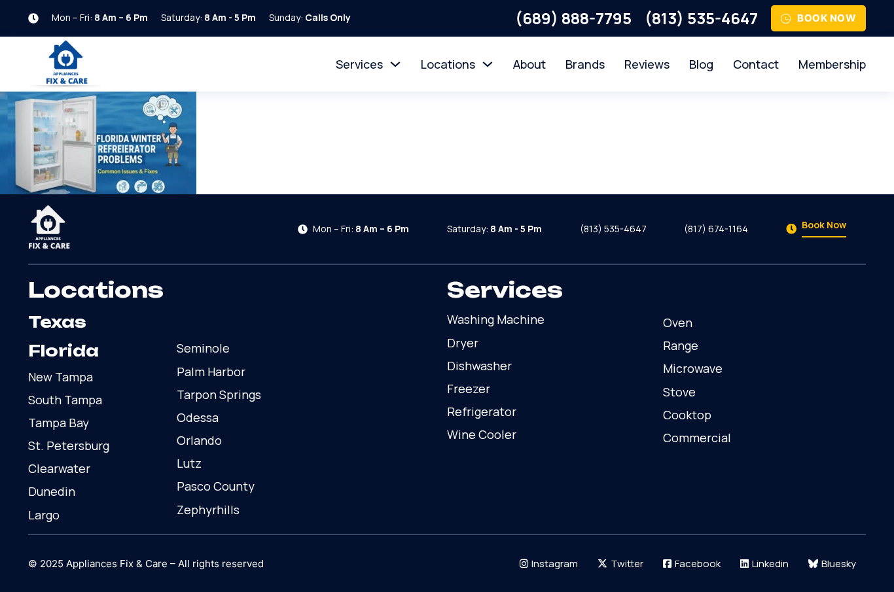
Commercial (697, 437)
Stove (679, 392)
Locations (448, 64)
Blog (701, 64)
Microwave (693, 368)
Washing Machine (496, 319)
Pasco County (216, 486)
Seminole (203, 348)
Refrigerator (481, 411)
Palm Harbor (211, 371)
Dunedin (51, 491)
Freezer (468, 388)
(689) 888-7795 (573, 18)
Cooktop (687, 415)
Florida (63, 350)
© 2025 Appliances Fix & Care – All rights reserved (146, 563)
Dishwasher (479, 366)
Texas (57, 322)
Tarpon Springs (219, 394)
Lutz (189, 463)
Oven (677, 322)
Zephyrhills (208, 509)
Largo (44, 515)
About (529, 64)
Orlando (199, 440)
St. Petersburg (68, 445)
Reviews (647, 64)
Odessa (198, 417)
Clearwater (59, 468)
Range (680, 345)
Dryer (462, 343)
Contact (756, 64)
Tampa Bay (58, 422)
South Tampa (65, 400)
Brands (585, 64)
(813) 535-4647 (701, 18)
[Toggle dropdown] (395, 64)
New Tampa (60, 377)
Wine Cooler (481, 434)
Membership (832, 64)
